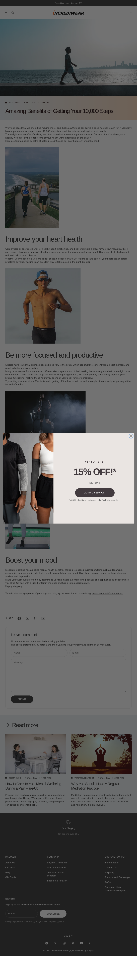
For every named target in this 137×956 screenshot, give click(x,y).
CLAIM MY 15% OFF (95, 492)
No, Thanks (94, 483)
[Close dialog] (131, 436)
